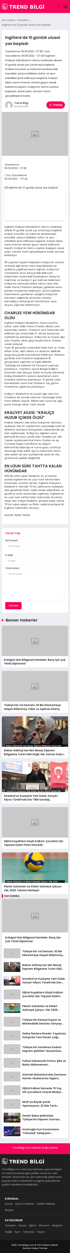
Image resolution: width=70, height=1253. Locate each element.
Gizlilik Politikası (46, 1204)
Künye (9, 1204)
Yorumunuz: (12, 568)
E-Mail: (9, 555)
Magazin (57, 1225)
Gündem (10, 1225)
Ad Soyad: (11, 540)
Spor (17, 1232)
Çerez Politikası (24, 1204)
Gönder (13, 605)
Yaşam (40, 1232)
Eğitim (33, 1225)
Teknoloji (28, 1232)
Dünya (22, 1225)
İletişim (9, 1210)
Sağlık (8, 1232)
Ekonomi (44, 1225)
